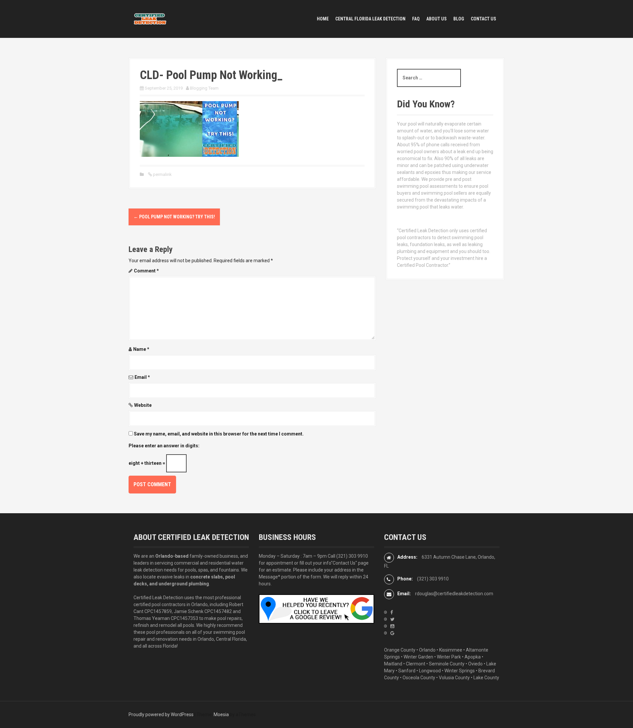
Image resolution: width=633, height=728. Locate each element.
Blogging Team (204, 88)
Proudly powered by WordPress (161, 714)
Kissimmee (450, 650)
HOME (323, 18)
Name (141, 349)
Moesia (221, 714)
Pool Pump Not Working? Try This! (174, 216)
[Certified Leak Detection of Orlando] (150, 18)
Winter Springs (459, 670)
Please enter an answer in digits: (164, 445)
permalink (162, 174)
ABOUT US (436, 18)
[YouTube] (392, 626)
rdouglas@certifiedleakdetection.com (454, 593)
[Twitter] (392, 619)
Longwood (430, 670)
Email (142, 377)
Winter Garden (418, 656)
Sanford (406, 670)
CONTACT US (483, 18)
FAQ (416, 18)
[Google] (392, 633)
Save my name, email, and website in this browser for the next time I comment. (219, 433)
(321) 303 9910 (352, 556)
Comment (146, 270)
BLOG (458, 18)
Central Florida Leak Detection (370, 18)
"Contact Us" (344, 563)
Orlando (427, 650)
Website (143, 405)
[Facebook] (391, 612)
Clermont (415, 663)
